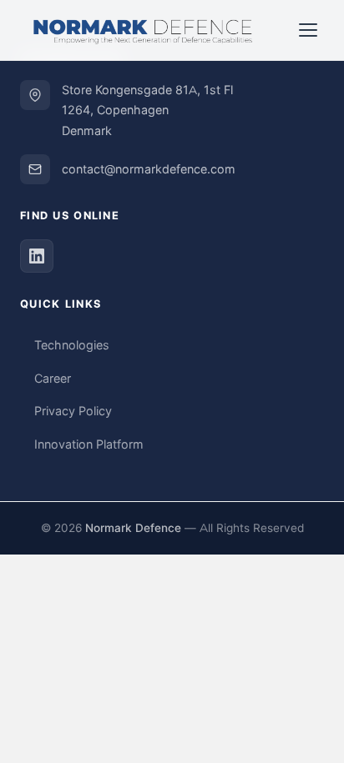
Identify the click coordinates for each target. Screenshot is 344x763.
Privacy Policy (73, 411)
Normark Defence (133, 528)
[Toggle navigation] (308, 30)
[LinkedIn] (36, 256)
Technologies (71, 345)
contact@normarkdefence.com (148, 169)
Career (52, 378)
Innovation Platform (89, 444)
